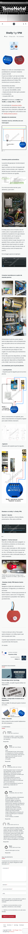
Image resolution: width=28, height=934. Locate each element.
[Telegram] (14, 24)
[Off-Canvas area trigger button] (2, 24)
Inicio (4, 925)
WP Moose (11, 931)
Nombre (5, 884)
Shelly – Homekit (7, 718)
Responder (6, 741)
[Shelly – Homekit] (14, 712)
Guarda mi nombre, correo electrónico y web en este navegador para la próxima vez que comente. (14, 900)
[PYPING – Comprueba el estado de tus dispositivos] (14, 692)
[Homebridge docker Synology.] (14, 673)
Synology (16, 925)
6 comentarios (21, 36)
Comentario (6, 868)
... (9, 684)
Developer (21, 925)
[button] (3, 536)
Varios (4, 926)
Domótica (9, 925)
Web (4, 893)
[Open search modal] (25, 24)
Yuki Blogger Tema (17, 930)
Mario (6, 36)
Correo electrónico (7, 889)
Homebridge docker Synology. (10, 680)
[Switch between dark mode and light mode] (23, 24)
